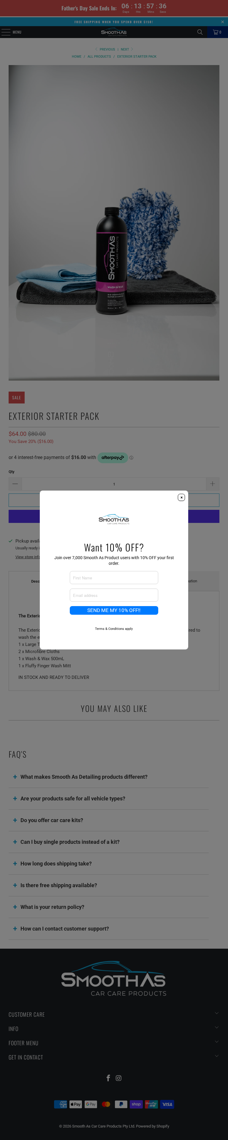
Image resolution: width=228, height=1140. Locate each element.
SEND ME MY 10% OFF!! (113, 610)
